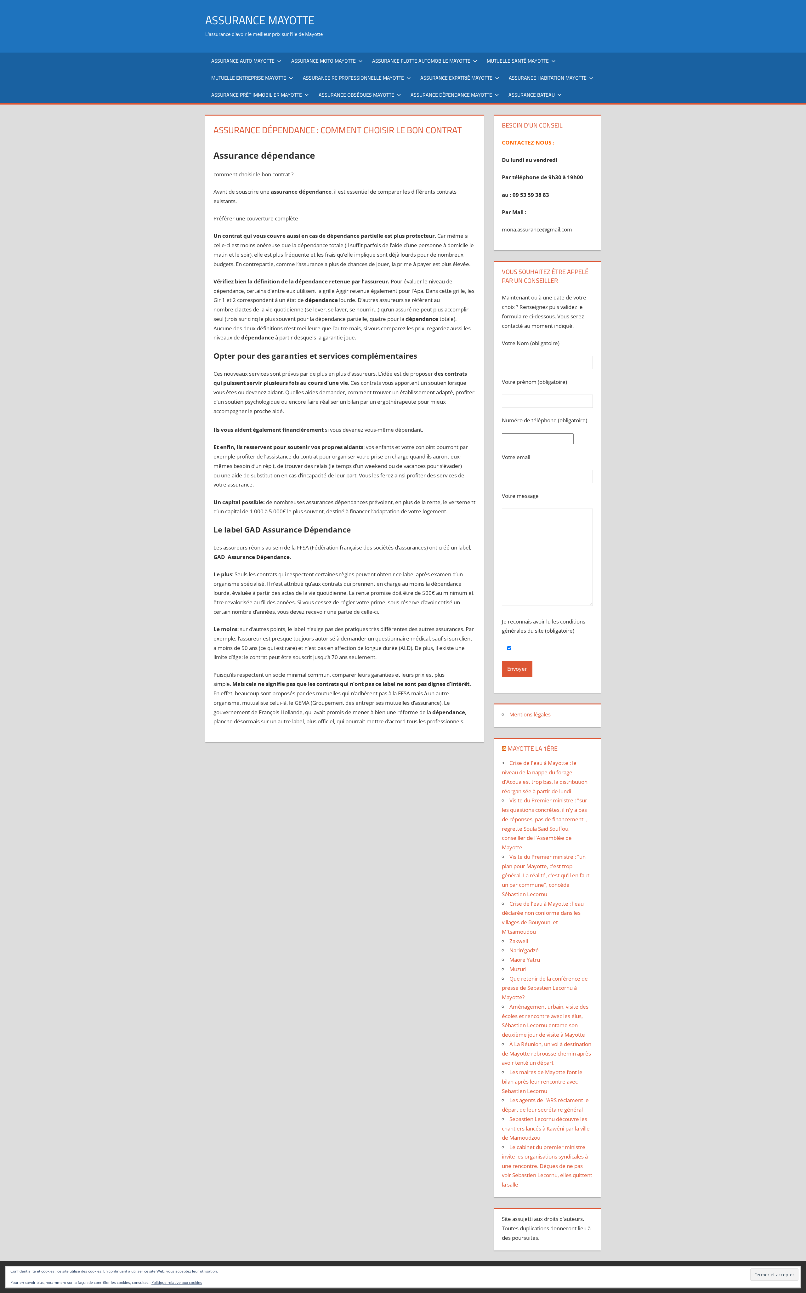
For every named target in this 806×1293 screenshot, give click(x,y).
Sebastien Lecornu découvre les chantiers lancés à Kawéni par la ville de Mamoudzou (546, 1128)
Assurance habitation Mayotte (548, 78)
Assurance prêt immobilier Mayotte (256, 95)
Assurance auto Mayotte (243, 61)
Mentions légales (530, 714)
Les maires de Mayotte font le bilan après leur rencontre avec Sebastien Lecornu (542, 1081)
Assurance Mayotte (260, 20)
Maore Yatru (524, 959)
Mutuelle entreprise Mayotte (248, 78)
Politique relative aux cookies (176, 1282)
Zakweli (518, 941)
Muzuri (517, 969)
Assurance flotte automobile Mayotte (421, 61)
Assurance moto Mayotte (323, 61)
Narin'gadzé (524, 950)
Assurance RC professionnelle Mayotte (353, 78)
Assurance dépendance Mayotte (451, 95)
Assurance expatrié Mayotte (456, 78)
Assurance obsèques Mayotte (356, 95)
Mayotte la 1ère (533, 748)
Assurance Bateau (531, 95)
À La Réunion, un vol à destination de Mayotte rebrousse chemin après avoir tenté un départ (546, 1053)
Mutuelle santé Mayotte (518, 61)
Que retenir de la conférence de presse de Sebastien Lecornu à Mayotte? (545, 988)
